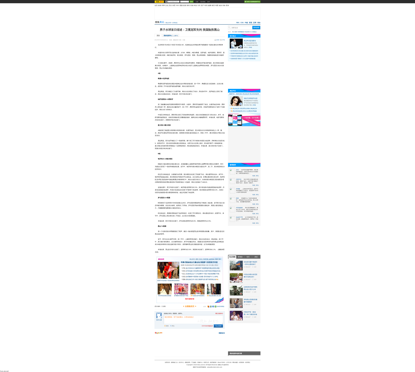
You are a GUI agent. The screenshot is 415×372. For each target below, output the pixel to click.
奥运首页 (192, 259)
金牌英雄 (211, 259)
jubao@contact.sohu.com (214, 367)
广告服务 (193, 362)
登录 (157, 320)
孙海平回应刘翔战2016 (212, 271)
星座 (227, 5)
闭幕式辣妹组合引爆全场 (190, 262)
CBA (242, 22)
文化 (166, 5)
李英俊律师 (239, 207)
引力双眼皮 (253, 32)
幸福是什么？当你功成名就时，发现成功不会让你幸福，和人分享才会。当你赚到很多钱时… (247, 200)
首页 (156, 5)
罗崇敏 (238, 189)
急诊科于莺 (239, 217)
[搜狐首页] (159, 1)
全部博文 (247, 362)
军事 (163, 5)
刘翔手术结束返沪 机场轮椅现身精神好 (168, 280)
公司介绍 (228, 362)
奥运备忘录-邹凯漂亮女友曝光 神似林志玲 (245, 108)
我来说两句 (171, 35)
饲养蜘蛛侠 (241, 32)
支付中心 (181, 362)
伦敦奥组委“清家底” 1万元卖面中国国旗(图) (243, 58)
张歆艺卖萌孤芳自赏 (250, 98)
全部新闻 (241, 362)
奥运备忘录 (246, 94)
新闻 (159, 5)
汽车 (198, 5)
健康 (209, 5)
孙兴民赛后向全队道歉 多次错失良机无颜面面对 (244, 51)
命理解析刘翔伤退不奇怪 (181, 295)
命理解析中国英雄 (192, 276)
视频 (181, 5)
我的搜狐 (202, 1)
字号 (223, 40)
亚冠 (250, 22)
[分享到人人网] (213, 306)
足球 (254, 22)
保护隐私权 (213, 362)
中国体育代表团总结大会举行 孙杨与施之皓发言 (244, 56)
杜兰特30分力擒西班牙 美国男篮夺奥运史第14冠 (202, 268)
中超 (246, 22)
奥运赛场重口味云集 (215, 295)
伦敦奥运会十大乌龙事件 (194, 274)
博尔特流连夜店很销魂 (164, 295)
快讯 (200, 259)
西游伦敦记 (239, 94)
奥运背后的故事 (254, 94)
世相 (191, 5)
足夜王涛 (238, 179)
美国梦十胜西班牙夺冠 (209, 262)
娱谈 (184, 5)
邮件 (208, 1)
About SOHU (221, 362)
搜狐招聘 (187, 362)
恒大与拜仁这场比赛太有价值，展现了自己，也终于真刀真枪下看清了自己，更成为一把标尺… (247, 181)
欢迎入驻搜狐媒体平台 (253, 1)
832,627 (248, 267)
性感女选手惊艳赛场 (198, 295)
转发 (253, 176)
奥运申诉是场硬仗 (250, 41)
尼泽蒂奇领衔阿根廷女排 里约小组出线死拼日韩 (244, 53)
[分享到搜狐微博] (208, 306)
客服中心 (200, 362)
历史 (170, 5)
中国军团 (205, 259)
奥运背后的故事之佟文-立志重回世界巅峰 (245, 111)
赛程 (197, 259)
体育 (173, 5)
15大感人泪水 (213, 265)
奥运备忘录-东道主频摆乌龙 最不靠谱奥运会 (201, 279)
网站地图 (235, 362)
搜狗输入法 (174, 362)
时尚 (206, 5)
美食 (223, 5)
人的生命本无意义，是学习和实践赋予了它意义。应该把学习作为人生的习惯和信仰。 (247, 190)
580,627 (248, 292)
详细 (250, 47)
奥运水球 (168, 22)
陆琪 (237, 198)
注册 (197, 1)
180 (255, 292)
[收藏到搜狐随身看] (215, 306)
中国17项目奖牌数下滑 (211, 274)
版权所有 (226, 365)
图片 (220, 259)
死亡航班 (234, 32)
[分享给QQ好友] (211, 306)
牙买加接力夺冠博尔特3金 (195, 271)
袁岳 (237, 170)
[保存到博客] (220, 306)
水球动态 (174, 22)
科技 (195, 5)
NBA (177, 5)
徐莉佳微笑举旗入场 (201, 265)
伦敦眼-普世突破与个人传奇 (208, 276)
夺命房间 (247, 32)
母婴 (216, 5)
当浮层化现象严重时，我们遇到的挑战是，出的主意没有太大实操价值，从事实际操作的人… (247, 171)
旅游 (220, 5)
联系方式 (206, 362)
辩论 (173, 326)
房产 (202, 5)
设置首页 (167, 362)
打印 (217, 40)
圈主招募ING (219, 313)
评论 (257, 176)
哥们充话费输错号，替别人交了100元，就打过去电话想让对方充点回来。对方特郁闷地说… (247, 209)
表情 (167, 326)
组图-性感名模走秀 (187, 265)
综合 (258, 22)
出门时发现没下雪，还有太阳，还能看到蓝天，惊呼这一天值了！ (247, 219)
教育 (213, 5)
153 (255, 267)
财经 (188, 5)
